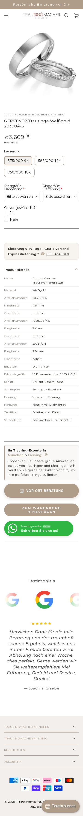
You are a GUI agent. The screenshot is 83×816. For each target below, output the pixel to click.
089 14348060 (57, 254)
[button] (66, 15)
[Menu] (6, 15)
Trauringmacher (29, 801)
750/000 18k (19, 172)
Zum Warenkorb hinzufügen (41, 509)
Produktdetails (17, 270)
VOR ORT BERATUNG (45, 490)
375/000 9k (18, 161)
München (16, 455)
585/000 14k (49, 161)
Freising (35, 455)
